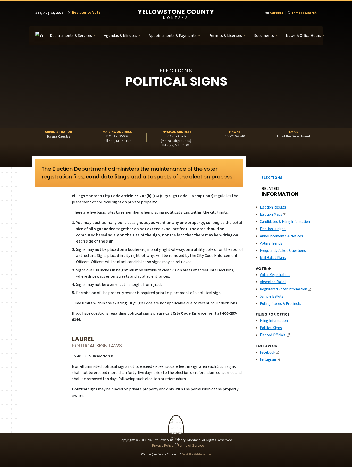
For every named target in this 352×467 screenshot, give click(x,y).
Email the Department (293, 136)
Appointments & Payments (173, 35)
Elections (271, 177)
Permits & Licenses (225, 35)
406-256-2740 (235, 136)
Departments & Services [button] (71, 35)
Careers (276, 13)
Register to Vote (86, 12)
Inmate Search (304, 13)
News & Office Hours (303, 35)
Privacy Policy (162, 445)
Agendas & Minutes (120, 35)
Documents (264, 35)
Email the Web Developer (196, 454)
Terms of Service (190, 445)
